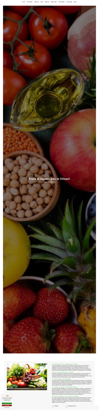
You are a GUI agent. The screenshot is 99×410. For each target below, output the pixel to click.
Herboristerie (47, 1)
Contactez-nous (72, 406)
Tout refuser (6, 405)
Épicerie (42, 1)
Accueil (24, 1)
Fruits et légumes (29, 1)
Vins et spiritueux (69, 1)
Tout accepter (7, 403)
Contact (75, 1)
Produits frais (36, 1)
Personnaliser (6, 407)
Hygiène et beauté (54, 1)
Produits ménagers (62, 1)
